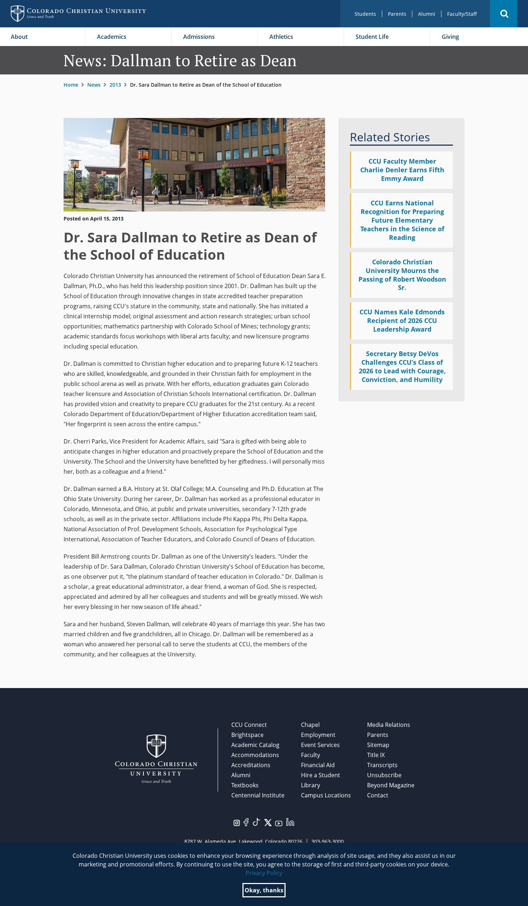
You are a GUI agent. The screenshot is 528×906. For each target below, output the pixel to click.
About (19, 37)
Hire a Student (320, 775)
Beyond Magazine (390, 785)
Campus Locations (326, 795)
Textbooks (245, 785)
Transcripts (382, 765)
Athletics (281, 37)
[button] (503, 13)
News (94, 84)
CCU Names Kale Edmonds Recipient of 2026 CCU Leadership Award (402, 320)
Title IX (376, 755)
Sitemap (378, 745)
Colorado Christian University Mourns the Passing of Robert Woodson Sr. (402, 275)
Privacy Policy (264, 873)
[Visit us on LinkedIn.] (290, 821)
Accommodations (255, 755)
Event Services (320, 745)
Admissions (199, 37)
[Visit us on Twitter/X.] (268, 822)
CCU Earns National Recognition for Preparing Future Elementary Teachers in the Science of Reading (402, 220)
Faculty (310, 755)
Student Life (372, 37)
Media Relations (388, 725)
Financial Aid (318, 765)
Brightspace (247, 735)
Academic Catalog (255, 745)
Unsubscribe (384, 775)
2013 (115, 84)
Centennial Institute (257, 795)
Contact (377, 795)
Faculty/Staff (462, 13)
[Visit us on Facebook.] (246, 821)
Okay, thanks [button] (264, 890)
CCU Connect (249, 725)
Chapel (310, 725)
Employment (318, 735)
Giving (450, 37)
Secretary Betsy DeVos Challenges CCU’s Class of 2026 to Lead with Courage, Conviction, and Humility (402, 366)
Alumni (426, 13)
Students (365, 13)
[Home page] (78, 13)
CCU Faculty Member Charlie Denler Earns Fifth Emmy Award (402, 170)
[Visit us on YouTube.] (278, 823)
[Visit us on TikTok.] (256, 821)
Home (71, 84)
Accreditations (250, 765)
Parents (397, 13)
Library (310, 785)
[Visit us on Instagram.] (236, 822)
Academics (111, 37)
